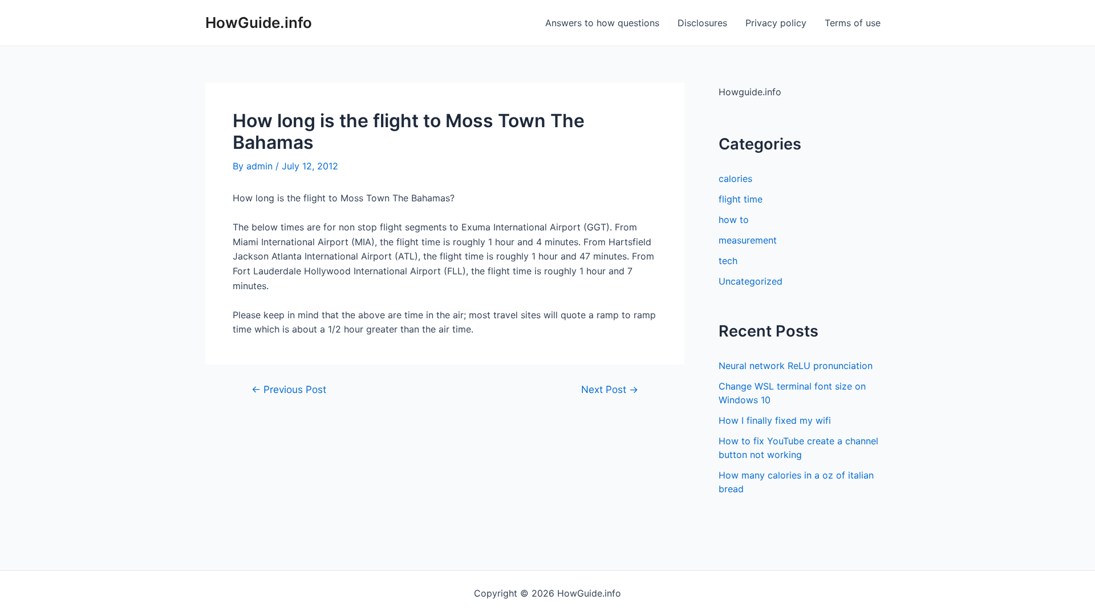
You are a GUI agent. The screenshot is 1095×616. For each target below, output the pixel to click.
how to (734, 219)
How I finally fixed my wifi (775, 420)
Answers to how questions (602, 23)
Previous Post (289, 389)
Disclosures (702, 23)
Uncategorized (750, 281)
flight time (741, 199)
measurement (748, 240)
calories (735, 178)
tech (728, 260)
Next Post (609, 389)
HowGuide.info (258, 22)
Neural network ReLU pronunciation (796, 365)
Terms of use (853, 23)
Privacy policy (775, 23)
